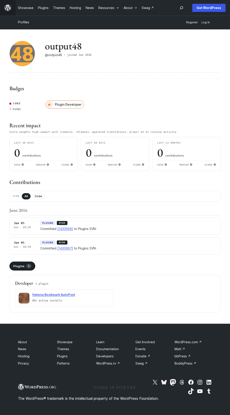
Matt (180, 349)
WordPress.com (188, 342)
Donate (142, 356)
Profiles (23, 22)
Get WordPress (209, 8)
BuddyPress (185, 363)
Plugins (21, 266)
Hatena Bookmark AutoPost (53, 295)
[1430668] (65, 229)
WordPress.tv (108, 363)
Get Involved (145, 342)
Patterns (63, 363)
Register (192, 22)
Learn (100, 342)
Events (140, 349)
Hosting (23, 356)
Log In (205, 22)
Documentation (107, 349)
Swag (141, 363)
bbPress (183, 356)
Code (38, 196)
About (22, 342)
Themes (63, 349)
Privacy (23, 363)
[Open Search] (181, 8)
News (22, 349)
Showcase (65, 342)
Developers (105, 356)
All (26, 196)
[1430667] (65, 248)
